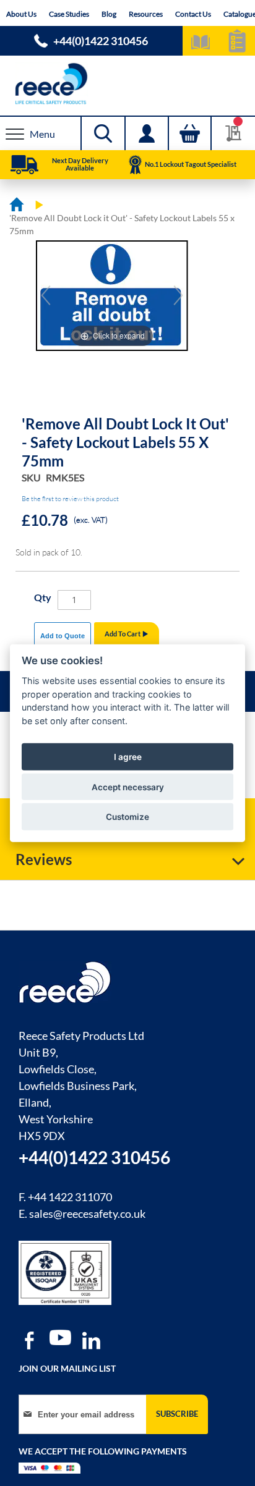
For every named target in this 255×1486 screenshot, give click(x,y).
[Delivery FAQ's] (24, 165)
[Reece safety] (127, 84)
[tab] (127, 859)
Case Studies (69, 14)
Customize (127, 817)
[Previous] (46, 295)
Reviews (43, 859)
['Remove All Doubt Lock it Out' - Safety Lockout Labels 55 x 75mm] (143, 378)
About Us (21, 14)
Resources (146, 14)
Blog (109, 14)
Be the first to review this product (70, 498)
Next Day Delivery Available (80, 164)
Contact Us (193, 14)
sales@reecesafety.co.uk (87, 1213)
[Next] (178, 295)
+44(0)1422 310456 (100, 41)
